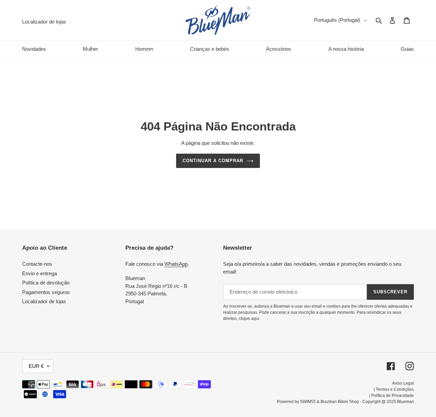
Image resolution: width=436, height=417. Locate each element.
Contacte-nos (37, 264)
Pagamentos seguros (46, 292)
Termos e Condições (395, 389)
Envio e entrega (39, 273)
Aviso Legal (403, 383)
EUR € (36, 366)
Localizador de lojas (44, 301)
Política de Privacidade (392, 395)
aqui (255, 318)
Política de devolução (45, 282)
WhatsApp (176, 264)
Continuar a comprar (213, 160)
